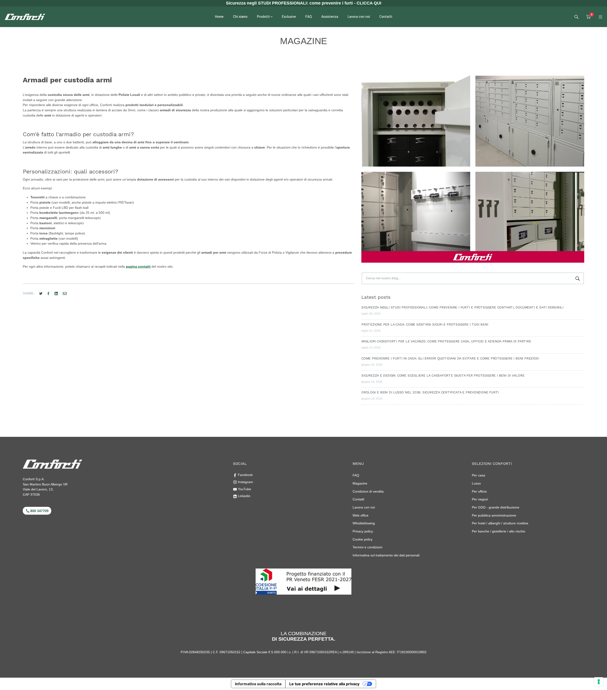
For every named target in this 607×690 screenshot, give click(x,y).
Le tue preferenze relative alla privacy (324, 683)
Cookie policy (362, 539)
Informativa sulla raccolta (258, 683)
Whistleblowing (364, 523)
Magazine (360, 483)
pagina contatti (138, 266)
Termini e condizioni (367, 547)
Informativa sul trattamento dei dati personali (386, 555)
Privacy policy (363, 531)
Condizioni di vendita (368, 491)
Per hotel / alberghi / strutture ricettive (500, 523)
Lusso (476, 483)
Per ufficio (479, 491)
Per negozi (480, 499)
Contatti (358, 499)
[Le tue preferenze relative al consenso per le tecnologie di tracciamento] (598, 681)
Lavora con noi (364, 507)
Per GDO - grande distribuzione (495, 507)
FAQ (356, 475)
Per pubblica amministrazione (494, 515)
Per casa (478, 475)
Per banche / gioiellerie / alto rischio (498, 531)
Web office (360, 515)
